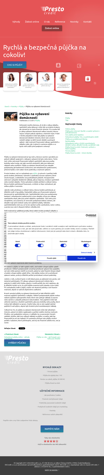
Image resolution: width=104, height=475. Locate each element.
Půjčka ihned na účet (52, 383)
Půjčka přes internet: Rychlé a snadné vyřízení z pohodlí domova (82, 132)
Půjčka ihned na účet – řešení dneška (78, 153)
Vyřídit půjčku (17, 342)
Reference (60, 21)
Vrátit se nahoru (51, 470)
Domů (7, 106)
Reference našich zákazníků (52, 414)
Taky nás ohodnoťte (52, 441)
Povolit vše (82, 258)
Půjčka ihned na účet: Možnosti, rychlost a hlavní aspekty (80, 148)
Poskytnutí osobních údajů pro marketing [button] (52, 407)
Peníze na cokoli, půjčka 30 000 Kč (52, 379)
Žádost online (32, 21)
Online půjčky (70, 129)
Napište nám (52, 428)
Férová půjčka (70, 151)
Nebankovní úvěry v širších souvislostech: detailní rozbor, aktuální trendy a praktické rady (82, 144)
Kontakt (87, 21)
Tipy (66, 120)
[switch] (40, 245)
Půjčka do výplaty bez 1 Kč (52, 375)
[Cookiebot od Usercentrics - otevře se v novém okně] (87, 215)
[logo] (52, 10)
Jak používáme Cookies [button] (52, 395)
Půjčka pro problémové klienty (76, 139)
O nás (47, 21)
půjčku (35, 173)
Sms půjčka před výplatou (74, 135)
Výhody (16, 21)
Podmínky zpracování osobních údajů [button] (52, 403)
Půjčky (21, 106)
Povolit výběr (51, 258)
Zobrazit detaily (86, 252)
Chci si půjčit (14, 64)
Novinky (74, 21)
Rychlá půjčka (70, 141)
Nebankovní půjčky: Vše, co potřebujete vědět (82, 137)
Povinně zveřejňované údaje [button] (52, 399)
